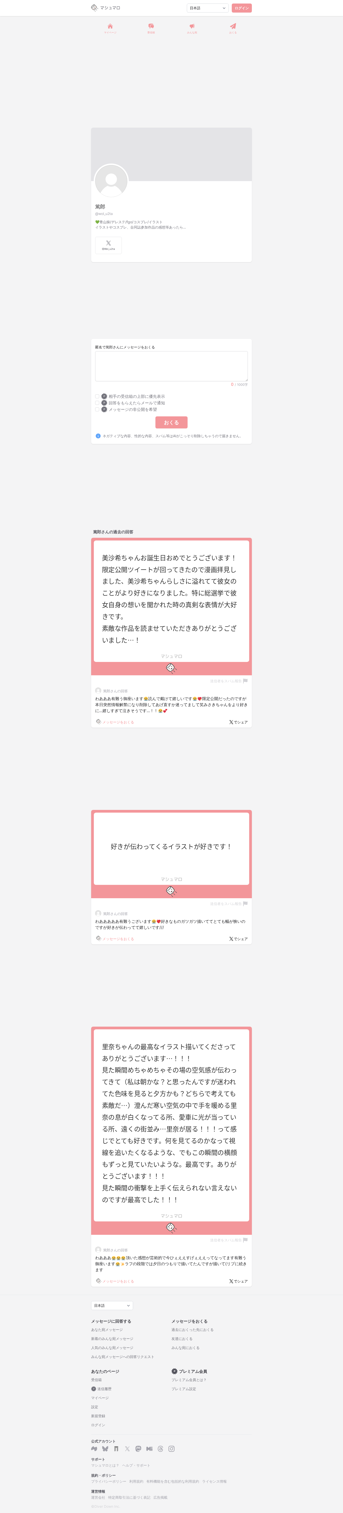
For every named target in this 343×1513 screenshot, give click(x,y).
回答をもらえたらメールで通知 (134, 402)
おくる (171, 422)
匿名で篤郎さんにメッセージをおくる (125, 347)
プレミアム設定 (184, 1389)
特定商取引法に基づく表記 (129, 1497)
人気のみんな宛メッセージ (112, 1347)
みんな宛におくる (186, 1347)
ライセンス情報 (214, 1481)
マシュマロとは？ (105, 1465)
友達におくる (182, 1338)
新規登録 (98, 1416)
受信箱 (96, 1380)
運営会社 (98, 1497)
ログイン (242, 8)
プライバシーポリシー (108, 1481)
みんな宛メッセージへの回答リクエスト (122, 1356)
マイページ (100, 1398)
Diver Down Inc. (107, 1506)
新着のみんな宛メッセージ (112, 1338)
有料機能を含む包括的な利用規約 (172, 1481)
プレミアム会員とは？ (189, 1380)
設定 (94, 1407)
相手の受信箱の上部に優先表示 (134, 396)
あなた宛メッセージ (107, 1329)
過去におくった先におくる (193, 1329)
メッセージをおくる (118, 722)
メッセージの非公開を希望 (130, 409)
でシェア (241, 722)
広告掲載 (160, 1497)
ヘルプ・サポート (136, 1465)
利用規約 (136, 1481)
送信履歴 (102, 1389)
